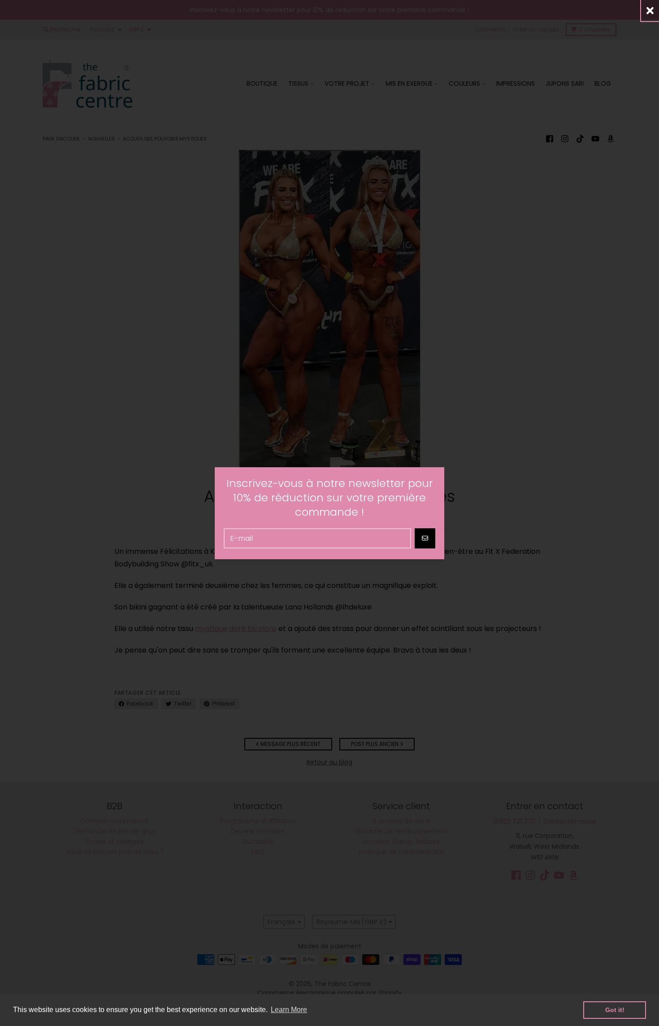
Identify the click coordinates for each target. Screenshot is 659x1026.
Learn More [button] (289, 1009)
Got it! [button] (614, 1009)
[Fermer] (650, 10)
